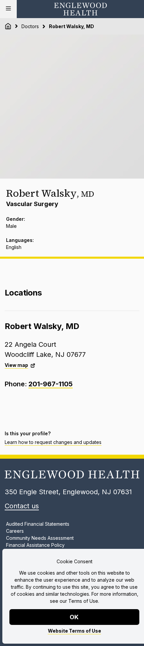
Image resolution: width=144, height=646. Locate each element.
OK (74, 617)
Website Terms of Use (74, 631)
